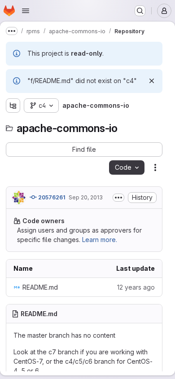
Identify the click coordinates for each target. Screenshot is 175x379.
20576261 (51, 197)
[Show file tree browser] (13, 105)
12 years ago (136, 287)
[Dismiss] (151, 80)
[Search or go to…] (140, 10)
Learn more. (99, 239)
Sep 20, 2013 (86, 197)
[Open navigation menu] (25, 11)
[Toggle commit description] (118, 198)
